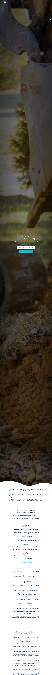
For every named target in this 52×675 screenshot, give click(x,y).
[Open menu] (50, 2)
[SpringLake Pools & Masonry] (4, 2)
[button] (50, 19)
